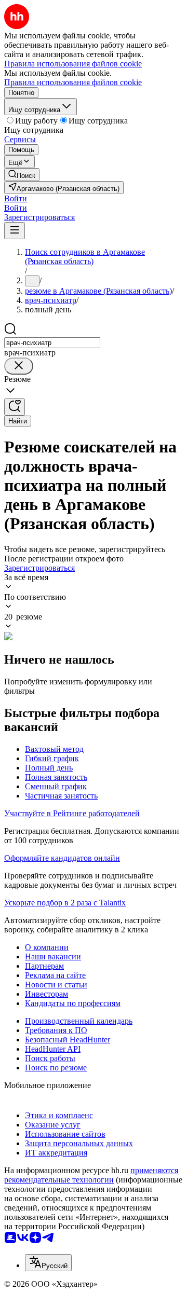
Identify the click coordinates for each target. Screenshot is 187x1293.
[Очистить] (18, 366)
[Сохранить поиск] (14, 407)
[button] (15, 198)
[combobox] (52, 342)
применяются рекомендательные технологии (91, 1175)
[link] (21, 174)
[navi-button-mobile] (14, 230)
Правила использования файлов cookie (73, 82)
